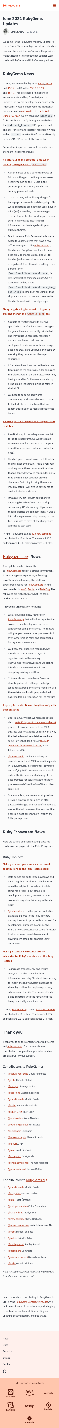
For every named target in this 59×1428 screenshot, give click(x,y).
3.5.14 (10, 88)
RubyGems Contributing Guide (32, 1302)
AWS (23, 589)
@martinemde (16, 756)
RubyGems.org (42, 245)
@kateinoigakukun (18, 1124)
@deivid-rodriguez (18, 1074)
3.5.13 (48, 83)
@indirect (13, 1238)
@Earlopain (14, 1131)
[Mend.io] (29, 1420)
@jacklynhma (15, 1212)
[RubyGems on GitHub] (4, 1371)
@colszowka (15, 911)
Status (6, 1358)
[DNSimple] (48, 1393)
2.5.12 (33, 88)
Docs (5, 1345)
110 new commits (45, 1009)
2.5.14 (10, 93)
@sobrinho (14, 1093)
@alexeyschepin (17, 1137)
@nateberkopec (17, 1219)
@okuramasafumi (18, 1257)
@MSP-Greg (15, 1112)
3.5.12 (41, 83)
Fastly (31, 589)
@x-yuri (12, 1144)
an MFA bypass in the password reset (35, 722)
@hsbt (12, 1080)
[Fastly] (29, 1406)
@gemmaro (14, 1251)
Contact (7, 1364)
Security (7, 1351)
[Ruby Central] (10, 1393)
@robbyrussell (16, 1244)
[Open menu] (54, 5)
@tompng (13, 1086)
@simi (11, 1150)
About (6, 1338)
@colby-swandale (18, 1206)
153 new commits (41, 534)
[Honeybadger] (48, 1406)
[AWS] (29, 1393)
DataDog (45, 589)
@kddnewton (15, 1118)
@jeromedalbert (17, 1169)
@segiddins (14, 1193)
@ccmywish (14, 1156)
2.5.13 (40, 88)
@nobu (12, 1105)
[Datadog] (10, 1406)
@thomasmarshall (18, 1163)
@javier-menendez (18, 1225)
